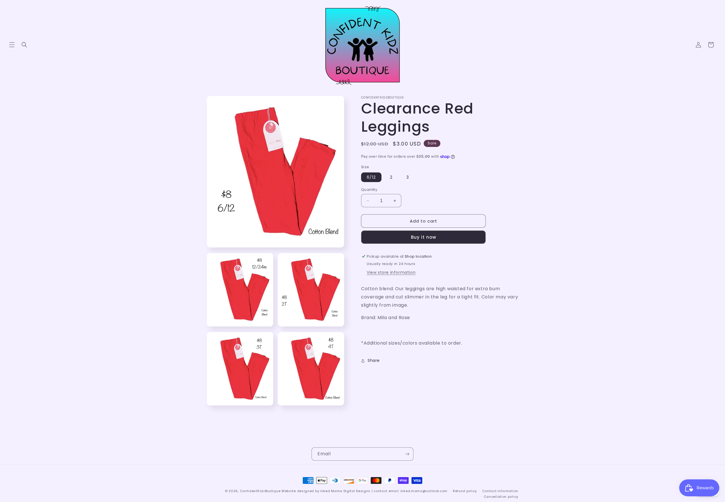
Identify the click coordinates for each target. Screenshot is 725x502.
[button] (12, 45)
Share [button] (374, 360)
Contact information (500, 491)
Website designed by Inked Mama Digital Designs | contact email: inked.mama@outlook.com (364, 491)
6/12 (371, 177)
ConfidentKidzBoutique (260, 491)
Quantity (369, 189)
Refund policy (465, 491)
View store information (391, 272)
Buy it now (423, 237)
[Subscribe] (407, 454)
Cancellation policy (501, 496)
